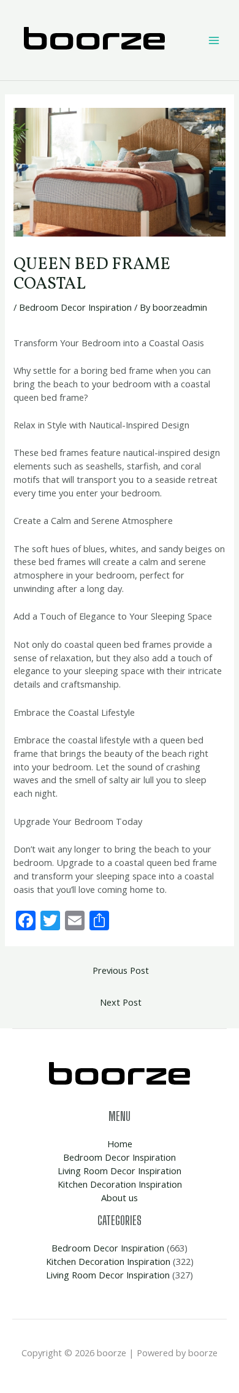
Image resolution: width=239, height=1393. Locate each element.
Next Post (121, 1002)
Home (119, 1143)
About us (119, 1197)
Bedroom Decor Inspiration (75, 307)
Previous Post (121, 970)
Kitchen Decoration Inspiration (120, 1184)
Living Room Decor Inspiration (119, 1170)
